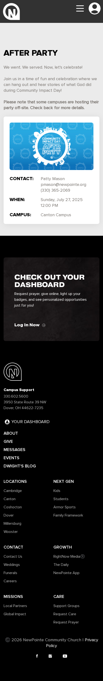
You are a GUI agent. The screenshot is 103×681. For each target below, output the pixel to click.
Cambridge (13, 491)
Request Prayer (66, 622)
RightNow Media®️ (69, 556)
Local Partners (15, 606)
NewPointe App (66, 573)
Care (58, 596)
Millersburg (12, 523)
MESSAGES (14, 449)
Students (61, 499)
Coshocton (13, 507)
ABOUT (11, 433)
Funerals (10, 573)
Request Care (64, 614)
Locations (15, 481)
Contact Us (13, 556)
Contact (13, 547)
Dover (9, 515)
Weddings (12, 565)
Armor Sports (64, 507)
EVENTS (11, 457)
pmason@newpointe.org (63, 185)
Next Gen (63, 481)
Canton (10, 499)
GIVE (8, 441)
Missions (13, 596)
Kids (56, 491)
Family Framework (68, 515)
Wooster (11, 532)
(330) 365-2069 (55, 190)
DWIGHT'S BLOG (20, 466)
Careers (10, 581)
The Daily (61, 565)
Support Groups (66, 606)
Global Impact (15, 614)
